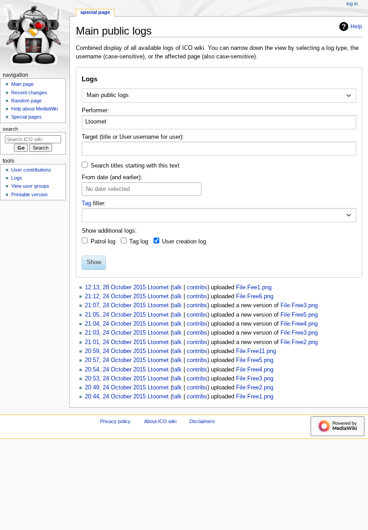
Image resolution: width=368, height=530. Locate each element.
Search (10, 129)
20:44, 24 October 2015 (115, 396)
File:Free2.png (299, 342)
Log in (352, 3)
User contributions (31, 169)
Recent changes (29, 92)
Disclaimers (202, 421)
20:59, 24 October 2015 (115, 351)
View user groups (30, 186)
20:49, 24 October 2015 (115, 387)
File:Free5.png (299, 315)
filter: (94, 203)
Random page (26, 100)
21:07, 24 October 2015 (115, 305)
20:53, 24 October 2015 (115, 378)
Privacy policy (115, 421)
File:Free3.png (299, 305)
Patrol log (103, 241)
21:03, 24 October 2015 (115, 333)
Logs (16, 178)
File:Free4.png (299, 324)
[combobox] (219, 95)
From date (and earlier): (112, 177)
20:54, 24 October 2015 (115, 370)
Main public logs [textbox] (108, 95)
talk (177, 287)
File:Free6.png (254, 296)
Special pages (26, 116)
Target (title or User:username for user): (133, 137)
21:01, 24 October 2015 (115, 342)
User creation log (184, 241)
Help (356, 26)
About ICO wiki (160, 421)
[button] (348, 215)
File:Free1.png (254, 396)
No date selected (108, 189)
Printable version (29, 194)
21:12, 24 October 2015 (115, 296)
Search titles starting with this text (135, 166)
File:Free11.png (256, 351)
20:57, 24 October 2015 (115, 360)
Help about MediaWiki (34, 108)
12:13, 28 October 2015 (115, 287)
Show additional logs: (109, 231)
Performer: (95, 110)
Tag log (138, 241)
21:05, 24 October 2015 (115, 315)
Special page (95, 12)
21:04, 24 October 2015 (115, 324)
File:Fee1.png (254, 287)
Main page (22, 84)
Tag (86, 203)
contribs (197, 287)
